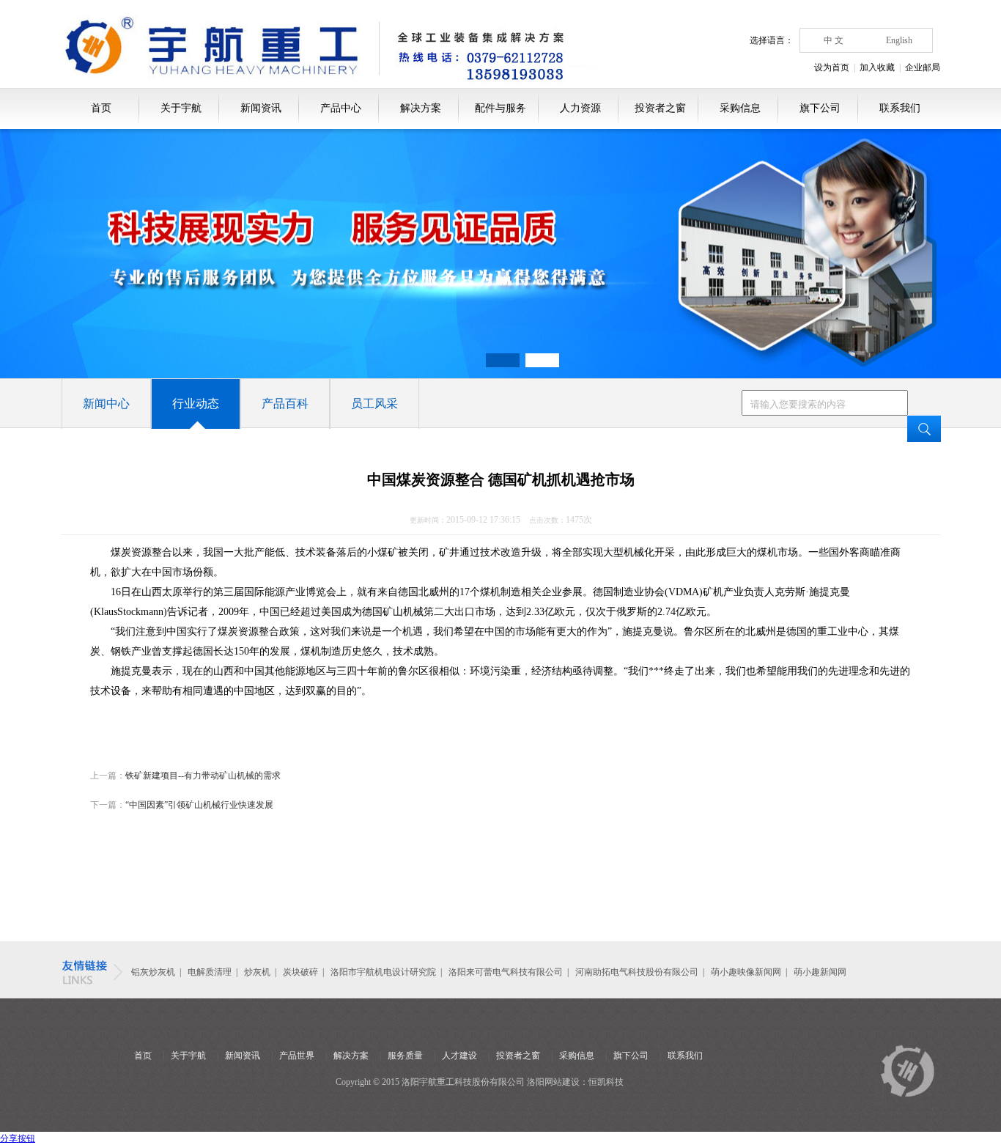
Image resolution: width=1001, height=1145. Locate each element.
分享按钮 (17, 1138)
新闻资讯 (260, 108)
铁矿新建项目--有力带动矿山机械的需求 (203, 775)
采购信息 (740, 108)
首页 (101, 108)
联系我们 (899, 108)
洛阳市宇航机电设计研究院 (383, 972)
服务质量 (405, 1055)
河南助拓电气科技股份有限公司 (636, 972)
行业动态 (195, 403)
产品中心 (340, 108)
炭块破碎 (300, 972)
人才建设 (459, 1055)
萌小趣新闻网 (820, 972)
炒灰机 (258, 972)
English (899, 40)
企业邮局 (922, 67)
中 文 (833, 40)
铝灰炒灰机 (153, 972)
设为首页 (831, 67)
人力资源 (580, 108)
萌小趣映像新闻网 (746, 972)
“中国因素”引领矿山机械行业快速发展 (199, 805)
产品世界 (296, 1055)
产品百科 (285, 403)
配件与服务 (500, 108)
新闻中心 (106, 403)
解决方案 (420, 108)
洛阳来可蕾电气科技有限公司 (505, 972)
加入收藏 (877, 67)
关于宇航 (181, 108)
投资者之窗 (660, 108)
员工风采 (374, 403)
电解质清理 (210, 972)
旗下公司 (820, 108)
